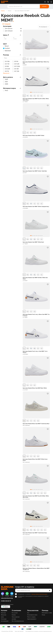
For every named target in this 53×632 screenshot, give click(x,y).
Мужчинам (3, 613)
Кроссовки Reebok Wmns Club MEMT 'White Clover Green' (35, 460)
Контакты (14, 615)
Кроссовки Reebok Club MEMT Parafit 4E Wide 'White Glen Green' (36, 496)
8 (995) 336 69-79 (6, 601)
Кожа (6, 90)
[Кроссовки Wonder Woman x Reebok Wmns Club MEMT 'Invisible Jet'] (36, 549)
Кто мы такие (15, 613)
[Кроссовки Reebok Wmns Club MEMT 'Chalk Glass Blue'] (36, 404)
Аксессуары (3, 619)
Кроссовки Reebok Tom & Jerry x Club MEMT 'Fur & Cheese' (35, 352)
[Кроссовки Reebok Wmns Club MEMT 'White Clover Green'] (36, 440)
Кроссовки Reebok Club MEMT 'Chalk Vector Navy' (35, 532)
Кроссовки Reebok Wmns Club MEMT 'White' (33, 135)
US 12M (16, 69)
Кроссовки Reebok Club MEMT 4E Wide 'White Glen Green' (35, 278)
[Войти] (45, 2)
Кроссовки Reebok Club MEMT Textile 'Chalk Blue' (35, 171)
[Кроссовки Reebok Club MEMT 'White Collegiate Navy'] (36, 187)
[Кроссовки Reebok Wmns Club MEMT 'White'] (36, 116)
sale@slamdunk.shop (7, 598)
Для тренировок (4, 621)
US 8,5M (7, 69)
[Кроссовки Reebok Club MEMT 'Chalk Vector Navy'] (36, 514)
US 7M (7, 71)
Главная (3, 10)
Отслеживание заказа (32, 615)
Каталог (9, 10)
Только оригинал (16, 617)
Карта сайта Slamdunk (19, 631)
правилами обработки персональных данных (39, 594)
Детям (2, 617)
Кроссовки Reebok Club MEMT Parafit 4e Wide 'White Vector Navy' (36, 99)
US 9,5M (16, 64)
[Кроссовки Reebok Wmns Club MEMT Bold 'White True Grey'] (36, 43)
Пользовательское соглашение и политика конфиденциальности (38, 631)
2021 (6, 82)
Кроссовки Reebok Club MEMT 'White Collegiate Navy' (36, 206)
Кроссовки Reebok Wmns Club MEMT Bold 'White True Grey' (36, 62)
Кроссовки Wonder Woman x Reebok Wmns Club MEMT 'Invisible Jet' (36, 569)
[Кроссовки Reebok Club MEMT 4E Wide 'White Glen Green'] (36, 258)
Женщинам (3, 615)
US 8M (7, 66)
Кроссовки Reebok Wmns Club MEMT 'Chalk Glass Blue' (36, 423)
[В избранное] (47, 32)
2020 (6, 84)
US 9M (16, 61)
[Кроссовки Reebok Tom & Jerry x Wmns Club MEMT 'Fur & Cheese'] (36, 295)
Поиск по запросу (31, 617)
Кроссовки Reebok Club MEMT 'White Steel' (33, 242)
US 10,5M (17, 66)
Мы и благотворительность (18, 621)
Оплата (43, 615)
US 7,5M (16, 71)
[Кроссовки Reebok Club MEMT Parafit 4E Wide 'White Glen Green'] (36, 477)
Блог (28, 613)
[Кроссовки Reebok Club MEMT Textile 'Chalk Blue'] (36, 152)
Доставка (14, 619)
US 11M (7, 64)
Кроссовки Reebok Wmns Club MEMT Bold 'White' (35, 388)
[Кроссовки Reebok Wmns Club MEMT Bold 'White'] (36, 369)
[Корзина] (48, 2)
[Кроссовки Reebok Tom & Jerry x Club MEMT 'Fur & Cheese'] (36, 332)
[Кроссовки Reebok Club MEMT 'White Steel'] (36, 223)
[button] (31, 235)
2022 (6, 79)
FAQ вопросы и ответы (47, 613)
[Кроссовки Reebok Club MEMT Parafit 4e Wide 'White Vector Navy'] (36, 80)
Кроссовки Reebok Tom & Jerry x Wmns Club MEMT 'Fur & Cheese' (36, 315)
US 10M (7, 61)
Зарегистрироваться (31, 619)
